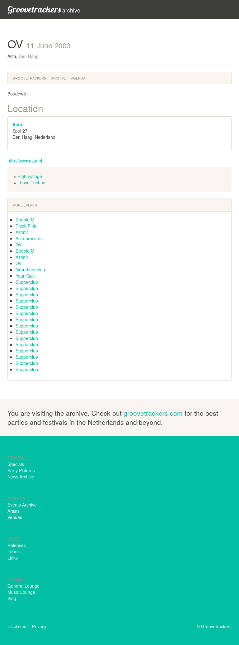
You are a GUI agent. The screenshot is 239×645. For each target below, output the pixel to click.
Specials (15, 464)
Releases (16, 545)
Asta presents (29, 238)
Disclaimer (17, 626)
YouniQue (25, 276)
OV (18, 244)
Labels (14, 551)
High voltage (29, 176)
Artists (13, 511)
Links (12, 558)
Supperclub (27, 282)
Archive (58, 77)
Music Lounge (21, 592)
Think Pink (26, 226)
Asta (17, 124)
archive (43, 9)
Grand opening (30, 269)
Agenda (78, 77)
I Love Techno (31, 182)
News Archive (20, 476)
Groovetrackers (29, 77)
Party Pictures (21, 470)
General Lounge (23, 586)
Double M (25, 219)
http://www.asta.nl (24, 161)
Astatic (22, 232)
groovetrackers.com (153, 413)
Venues (14, 517)
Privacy (39, 626)
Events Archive (22, 505)
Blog (11, 598)
